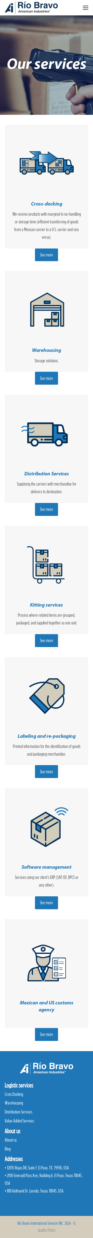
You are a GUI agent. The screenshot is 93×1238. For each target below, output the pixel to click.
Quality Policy (46, 1230)
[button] (85, 7)
